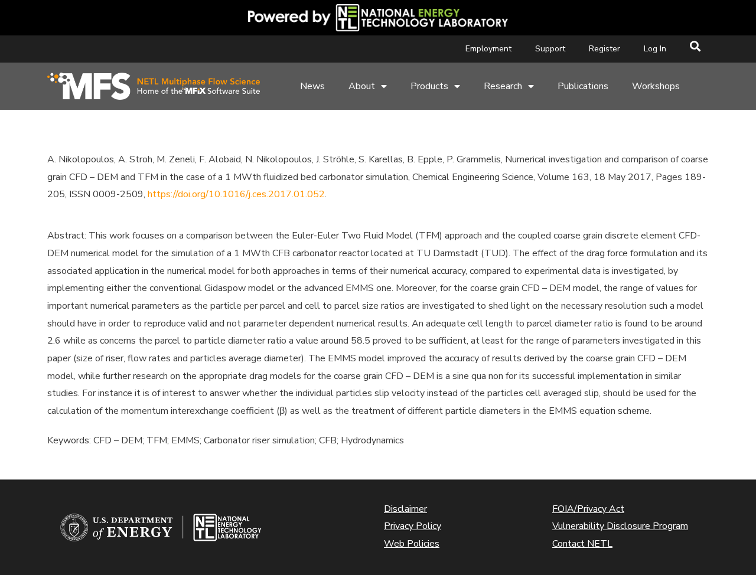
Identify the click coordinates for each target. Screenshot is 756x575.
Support (550, 48)
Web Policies (411, 543)
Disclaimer (405, 508)
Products (429, 86)
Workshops (656, 86)
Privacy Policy (412, 526)
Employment (488, 48)
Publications (583, 86)
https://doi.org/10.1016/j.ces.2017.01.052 (236, 194)
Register (604, 48)
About (361, 86)
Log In (655, 48)
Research (503, 86)
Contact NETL (582, 543)
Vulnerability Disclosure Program (620, 526)
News (312, 86)
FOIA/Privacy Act (588, 508)
